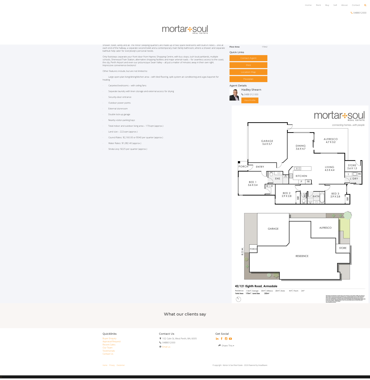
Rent (318, 5)
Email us (166, 346)
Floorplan (248, 79)
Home (308, 5)
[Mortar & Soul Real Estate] (185, 29)
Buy (327, 5)
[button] (365, 5)
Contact (356, 5)
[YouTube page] (230, 339)
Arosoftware (262, 365)
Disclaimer (121, 365)
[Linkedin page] (217, 339)
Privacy (112, 365)
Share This (227, 345)
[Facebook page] (222, 339)
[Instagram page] (226, 339)
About (344, 5)
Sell (335, 5)
